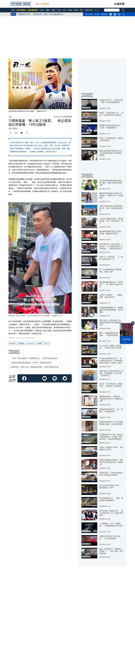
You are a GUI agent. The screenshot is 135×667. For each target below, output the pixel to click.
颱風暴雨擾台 (33, 10)
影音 (13, 10)
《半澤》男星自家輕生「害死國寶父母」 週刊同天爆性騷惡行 (34, 358)
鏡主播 (97, 14)
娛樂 (76, 10)
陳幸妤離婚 (21, 10)
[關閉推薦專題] (133, 323)
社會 (59, 10)
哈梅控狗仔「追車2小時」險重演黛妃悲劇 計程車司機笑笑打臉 (35, 367)
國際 (48, 10)
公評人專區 (89, 14)
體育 (70, 10)
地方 (81, 10)
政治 (42, 10)
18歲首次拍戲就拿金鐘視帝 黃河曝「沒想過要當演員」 (32, 362)
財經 (53, 10)
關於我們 (104, 14)
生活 (64, 10)
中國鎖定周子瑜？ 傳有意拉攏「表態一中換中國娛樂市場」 (41, 14)
